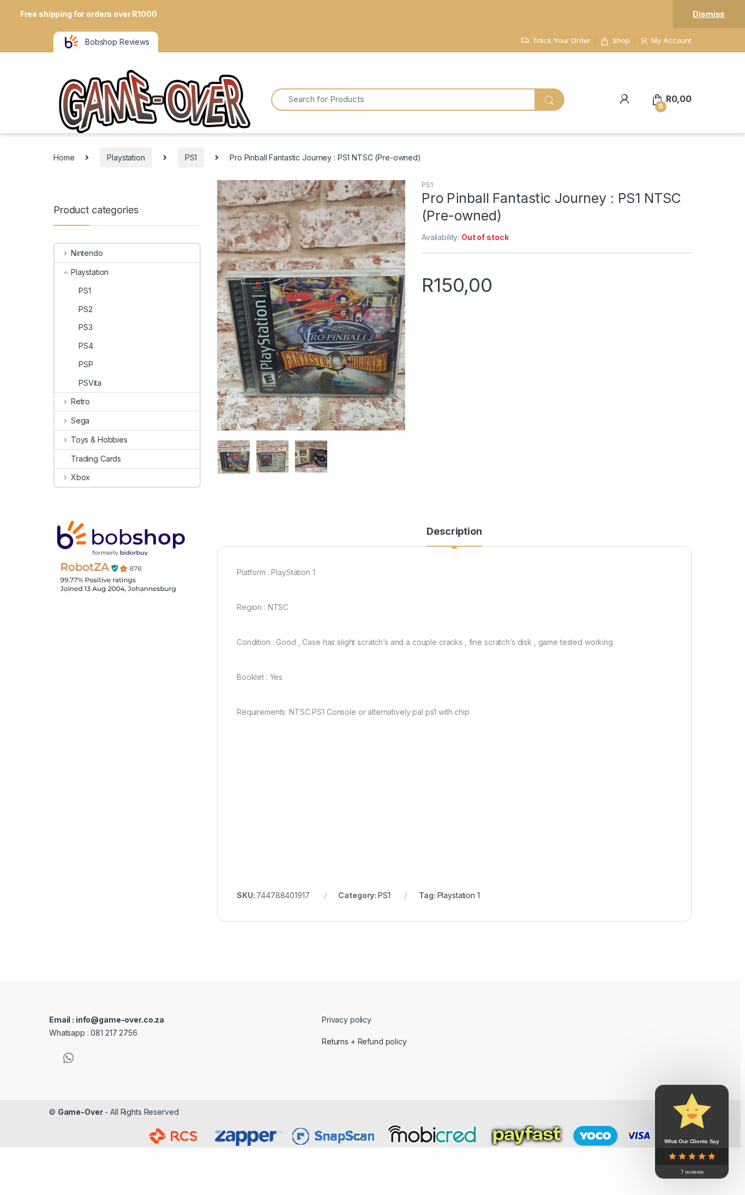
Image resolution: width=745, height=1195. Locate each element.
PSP (86, 364)
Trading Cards (96, 458)
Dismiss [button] (709, 14)
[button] (395, 192)
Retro (80, 401)
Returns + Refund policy (364, 1041)
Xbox (80, 477)
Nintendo (87, 253)
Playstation (126, 157)
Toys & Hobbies (99, 439)
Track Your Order (561, 40)
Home (63, 157)
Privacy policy (346, 1019)
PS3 (86, 327)
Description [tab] (454, 532)
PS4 (86, 345)
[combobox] (402, 99)
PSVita (90, 382)
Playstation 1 (458, 895)
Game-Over (80, 1111)
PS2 (86, 309)
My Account (671, 40)
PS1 (191, 157)
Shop (620, 40)
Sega (80, 420)
